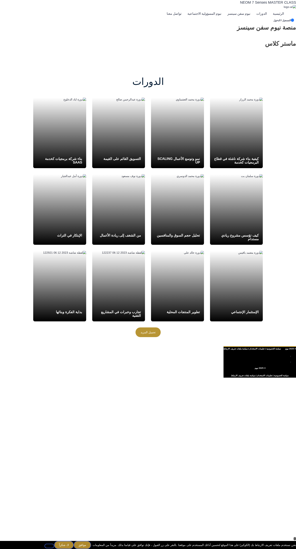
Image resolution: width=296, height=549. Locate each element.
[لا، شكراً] (49, 546)
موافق (82, 545)
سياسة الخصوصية (273, 349)
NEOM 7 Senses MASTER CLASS (268, 2)
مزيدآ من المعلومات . (103, 545)
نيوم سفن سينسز (238, 13)
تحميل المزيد (148, 332)
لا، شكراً (64, 545)
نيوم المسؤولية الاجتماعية (204, 13)
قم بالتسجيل (276, 530)
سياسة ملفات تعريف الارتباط (243, 375)
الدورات (261, 13)
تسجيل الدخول (259, 530)
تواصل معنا (174, 13)
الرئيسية (278, 13)
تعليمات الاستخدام (257, 349)
